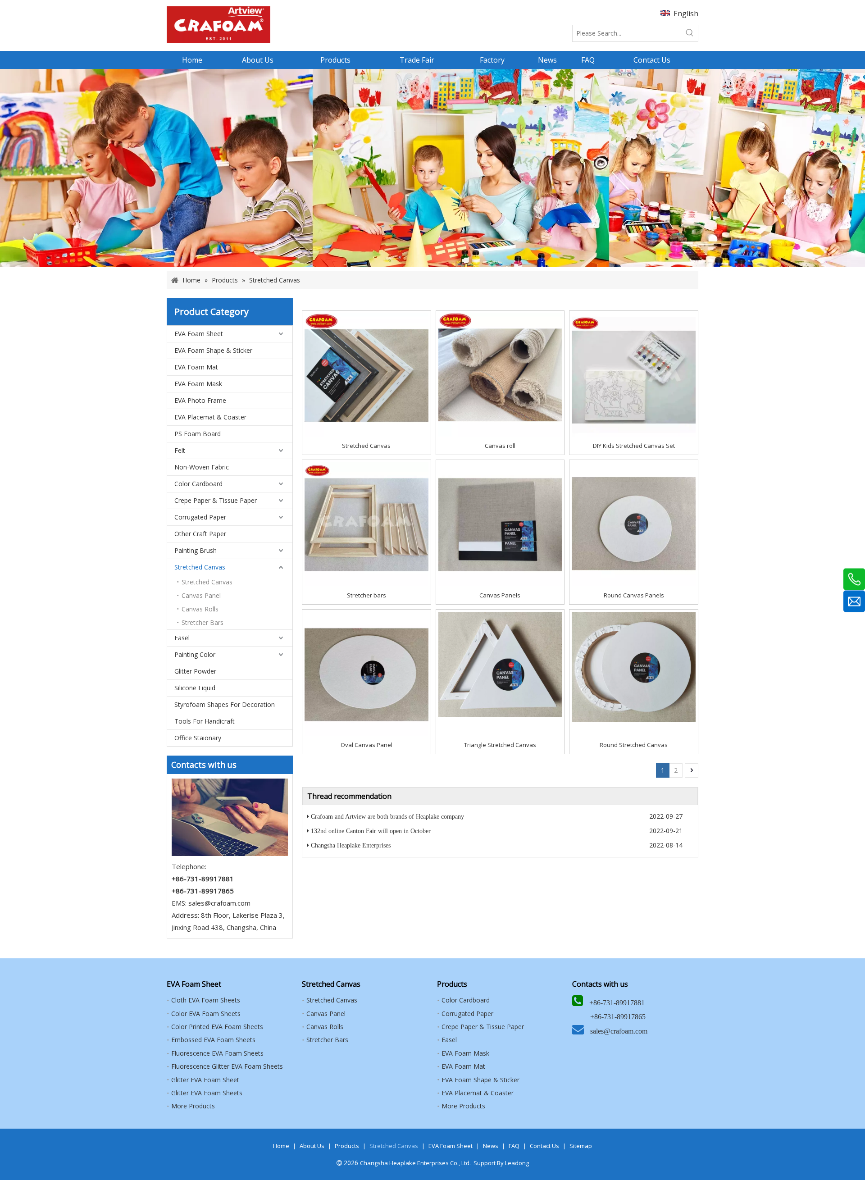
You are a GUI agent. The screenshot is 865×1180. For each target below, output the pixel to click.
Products (347, 1146)
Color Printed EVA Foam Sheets (217, 1026)
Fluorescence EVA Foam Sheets (217, 1053)
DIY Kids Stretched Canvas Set (634, 446)
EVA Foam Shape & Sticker (213, 350)
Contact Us (544, 1146)
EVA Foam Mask (198, 383)
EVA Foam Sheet (198, 333)
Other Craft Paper (200, 533)
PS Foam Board (197, 433)
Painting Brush (195, 550)
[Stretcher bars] (366, 523)
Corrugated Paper (200, 517)
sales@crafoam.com (219, 902)
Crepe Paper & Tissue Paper (215, 500)
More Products (193, 1106)
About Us (312, 1146)
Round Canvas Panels (634, 595)
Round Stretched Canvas (634, 745)
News (490, 1146)
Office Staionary (197, 738)
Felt (179, 450)
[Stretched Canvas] (366, 374)
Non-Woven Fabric (201, 467)
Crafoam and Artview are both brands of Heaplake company (387, 816)
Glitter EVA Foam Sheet (205, 1079)
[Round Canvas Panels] (634, 523)
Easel (182, 637)
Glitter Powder (195, 671)
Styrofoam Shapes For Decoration (224, 704)
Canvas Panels (499, 595)
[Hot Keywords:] (690, 33)
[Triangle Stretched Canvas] (500, 664)
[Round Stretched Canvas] (634, 666)
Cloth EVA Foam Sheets (205, 1000)
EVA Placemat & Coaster (210, 417)
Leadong (517, 1163)
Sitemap (580, 1146)
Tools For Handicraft (204, 721)
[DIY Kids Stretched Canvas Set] (634, 374)
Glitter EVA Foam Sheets (206, 1093)
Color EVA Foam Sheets (206, 1013)
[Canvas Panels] (500, 523)
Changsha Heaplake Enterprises (351, 845)
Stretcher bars (366, 595)
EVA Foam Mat (196, 367)
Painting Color (194, 654)
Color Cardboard (198, 483)
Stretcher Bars (202, 622)
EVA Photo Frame (200, 400)
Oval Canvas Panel (366, 745)
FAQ (514, 1146)
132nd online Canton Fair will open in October (371, 831)
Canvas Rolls (200, 609)
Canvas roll (500, 446)
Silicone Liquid (194, 687)
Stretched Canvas (199, 567)
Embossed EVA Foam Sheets (213, 1039)
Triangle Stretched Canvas (500, 745)
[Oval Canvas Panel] (366, 673)
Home (281, 1146)
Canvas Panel (201, 595)
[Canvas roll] (500, 374)
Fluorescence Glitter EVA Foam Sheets (227, 1066)
